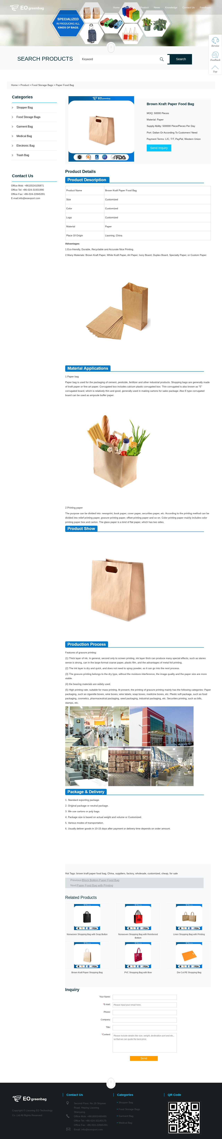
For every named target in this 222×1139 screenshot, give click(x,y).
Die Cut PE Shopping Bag (189, 972)
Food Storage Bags (42, 85)
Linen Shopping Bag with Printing (189, 934)
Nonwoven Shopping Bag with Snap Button (87, 934)
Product (144, 7)
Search (181, 59)
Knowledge (171, 7)
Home (116, 7)
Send (143, 1058)
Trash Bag (22, 155)
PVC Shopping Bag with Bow (138, 972)
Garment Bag (24, 126)
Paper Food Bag (65, 85)
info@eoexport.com (29, 198)
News (157, 7)
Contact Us (188, 7)
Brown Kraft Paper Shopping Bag (87, 972)
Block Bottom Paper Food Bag (100, 880)
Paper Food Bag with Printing (95, 885)
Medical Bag (24, 136)
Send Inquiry (159, 148)
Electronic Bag (25, 145)
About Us (130, 7)
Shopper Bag (24, 107)
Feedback (205, 7)
